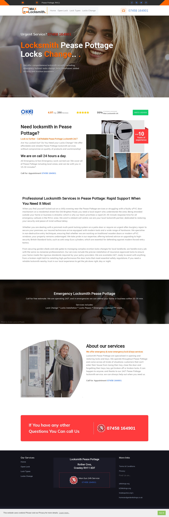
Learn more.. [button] (64, 513)
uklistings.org (124, 483)
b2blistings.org (125, 488)
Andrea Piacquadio (14, 95)
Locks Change (89, 10)
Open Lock (63, 10)
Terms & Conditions (127, 466)
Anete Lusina (98, 176)
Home (53, 10)
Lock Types (75, 10)
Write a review (140, 112)
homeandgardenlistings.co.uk (131, 497)
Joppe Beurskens (35, 395)
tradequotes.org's (126, 493)
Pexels (26, 95)
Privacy (122, 471)
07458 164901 (138, 10)
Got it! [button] (161, 513)
